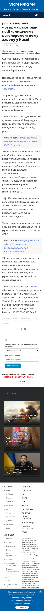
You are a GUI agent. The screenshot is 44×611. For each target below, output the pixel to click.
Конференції (28, 523)
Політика (9, 498)
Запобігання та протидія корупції (12, 564)
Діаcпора (9, 524)
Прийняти (22, 607)
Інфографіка (27, 509)
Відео (24, 502)
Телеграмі (9, 89)
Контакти (9, 542)
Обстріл (6, 319)
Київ (35, 319)
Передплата (10, 546)
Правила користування (11, 555)
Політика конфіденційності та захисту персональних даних (12, 573)
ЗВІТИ (8, 580)
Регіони (8, 513)
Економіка (10, 502)
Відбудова (10, 494)
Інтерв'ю (26, 494)
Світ (7, 509)
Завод (15, 319)
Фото (24, 498)
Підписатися (13, 366)
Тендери (9, 559)
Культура (9, 521)
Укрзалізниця (25, 319)
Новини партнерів (26, 518)
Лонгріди (26, 513)
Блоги (25, 506)
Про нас (9, 539)
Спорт (8, 528)
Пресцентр (26, 9)
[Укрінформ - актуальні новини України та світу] (22, 4)
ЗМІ (35, 286)
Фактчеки (9, 505)
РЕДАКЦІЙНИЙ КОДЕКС (11, 585)
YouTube (28, 377)
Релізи (25, 532)
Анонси (35, 9)
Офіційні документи (27, 527)
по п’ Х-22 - (20, 141)
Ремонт (6, 323)
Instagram (16, 377)
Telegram (6, 377)
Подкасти (26, 487)
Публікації (26, 490)
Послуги (7, 9)
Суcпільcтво (10, 517)
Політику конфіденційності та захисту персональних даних (22, 600)
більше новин (22, 381)
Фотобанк (16, 9)
